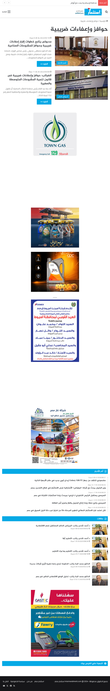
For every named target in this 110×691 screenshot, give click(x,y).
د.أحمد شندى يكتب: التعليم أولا (76, 538)
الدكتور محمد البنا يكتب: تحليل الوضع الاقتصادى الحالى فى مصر (63, 576)
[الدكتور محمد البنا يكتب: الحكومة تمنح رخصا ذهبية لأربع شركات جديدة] (100, 567)
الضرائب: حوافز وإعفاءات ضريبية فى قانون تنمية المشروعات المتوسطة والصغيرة (29, 79)
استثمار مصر (39, 681)
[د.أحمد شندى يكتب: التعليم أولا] (100, 542)
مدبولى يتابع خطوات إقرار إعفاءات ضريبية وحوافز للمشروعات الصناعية (29, 43)
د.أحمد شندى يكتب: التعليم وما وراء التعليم (71, 551)
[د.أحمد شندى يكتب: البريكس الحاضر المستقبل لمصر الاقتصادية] (100, 529)
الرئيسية (103, 21)
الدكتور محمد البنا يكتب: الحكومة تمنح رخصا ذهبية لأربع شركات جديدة (60, 564)
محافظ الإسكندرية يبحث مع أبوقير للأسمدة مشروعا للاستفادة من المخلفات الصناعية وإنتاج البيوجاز (58, 3)
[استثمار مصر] (88, 11)
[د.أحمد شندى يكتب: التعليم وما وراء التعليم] (100, 555)
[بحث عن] (106, 12)
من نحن (30, 681)
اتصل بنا (6, 681)
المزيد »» (44, 64)
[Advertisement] (55, 182)
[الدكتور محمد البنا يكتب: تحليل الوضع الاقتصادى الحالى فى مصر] (100, 580)
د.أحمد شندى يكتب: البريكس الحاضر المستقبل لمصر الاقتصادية (63, 525)
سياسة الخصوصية (17, 681)
